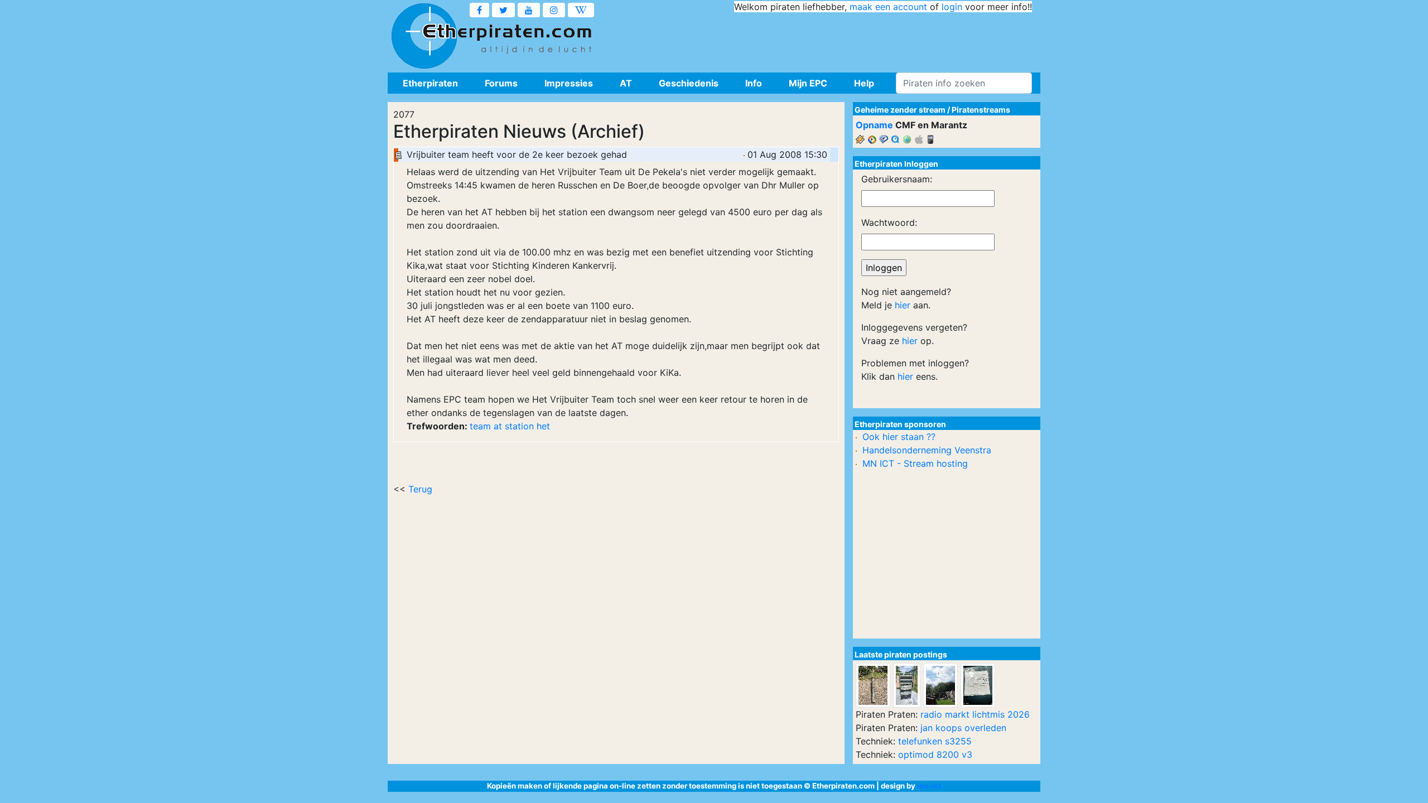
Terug (420, 489)
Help (864, 83)
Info (753, 83)
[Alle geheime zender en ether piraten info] (424, 36)
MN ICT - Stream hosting (915, 463)
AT (626, 83)
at (498, 426)
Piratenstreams (981, 109)
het (543, 426)
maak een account (888, 6)
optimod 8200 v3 (935, 754)
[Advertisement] (829, 39)
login (952, 6)
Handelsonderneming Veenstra (926, 450)
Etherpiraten (430, 83)
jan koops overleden (963, 727)
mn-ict (929, 785)
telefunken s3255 (935, 741)
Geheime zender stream (900, 109)
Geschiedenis (688, 83)
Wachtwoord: (889, 222)
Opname (874, 124)
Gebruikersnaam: (896, 179)
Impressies (568, 83)
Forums (501, 83)
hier (902, 305)
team (480, 426)
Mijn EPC (808, 83)
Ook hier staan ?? (898, 436)
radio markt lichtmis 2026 (975, 714)
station (519, 426)
